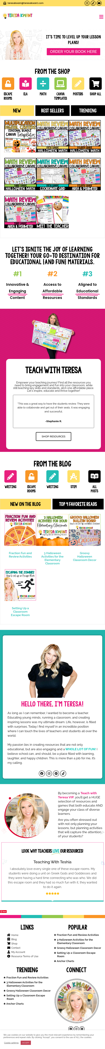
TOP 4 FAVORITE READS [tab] (78, 504)
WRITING (10, 487)
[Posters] (78, 83)
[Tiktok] (93, 3)
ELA (26, 94)
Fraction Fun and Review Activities (20, 554)
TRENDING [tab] (88, 111)
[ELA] (25, 83)
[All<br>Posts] (94, 476)
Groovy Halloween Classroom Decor (84, 556)
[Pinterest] (56, 774)
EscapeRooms (8, 96)
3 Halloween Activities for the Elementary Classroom (52, 558)
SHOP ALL (95, 94)
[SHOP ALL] (95, 83)
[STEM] (73, 476)
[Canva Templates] (60, 83)
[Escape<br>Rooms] (8, 83)
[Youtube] (99, 3)
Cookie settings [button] (11, 1043)
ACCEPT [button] (25, 1043)
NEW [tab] (17, 111)
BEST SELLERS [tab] (52, 111)
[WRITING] (10, 476)
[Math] (43, 83)
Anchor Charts (65, 961)
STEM (74, 487)
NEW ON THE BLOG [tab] (25, 504)
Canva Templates (60, 96)
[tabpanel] (52, 177)
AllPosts (94, 489)
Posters (78, 94)
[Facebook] (42, 774)
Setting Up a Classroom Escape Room (20, 611)
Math (43, 94)
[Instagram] (87, 3)
